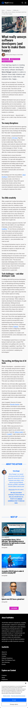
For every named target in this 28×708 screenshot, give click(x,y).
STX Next (14, 138)
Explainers (5, 679)
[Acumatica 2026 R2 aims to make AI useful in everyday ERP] (14, 561)
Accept (14, 700)
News (3, 677)
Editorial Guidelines (7, 658)
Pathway (15, 326)
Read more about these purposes (18, 695)
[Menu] (25, 3)
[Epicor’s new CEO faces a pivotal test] (14, 589)
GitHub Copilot (19, 432)
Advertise (4, 654)
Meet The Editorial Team (8, 660)
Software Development (7, 61)
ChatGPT (9, 434)
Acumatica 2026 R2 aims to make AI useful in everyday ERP (13, 572)
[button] (25, 683)
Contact (4, 656)
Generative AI (5, 59)
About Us (4, 652)
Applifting (4, 229)
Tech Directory (6, 662)
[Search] (22, 2)
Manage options (14, 704)
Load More (14, 608)
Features (4, 675)
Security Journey (14, 404)
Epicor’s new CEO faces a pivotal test (13, 599)
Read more (12, 489)
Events (4, 664)
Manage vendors (6, 695)
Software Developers (14, 59)
